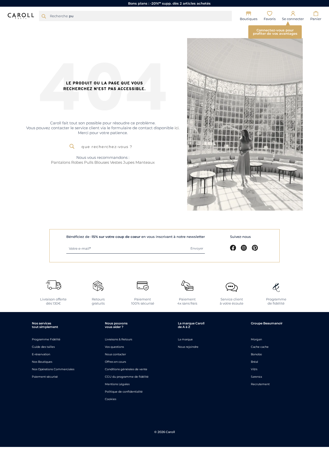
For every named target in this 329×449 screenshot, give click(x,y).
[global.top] (324, 373)
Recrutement (260, 384)
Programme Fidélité (46, 339)
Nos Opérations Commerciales (53, 369)
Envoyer (196, 248)
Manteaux (145, 162)
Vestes (116, 162)
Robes (77, 162)
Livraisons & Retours (118, 339)
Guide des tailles (43, 347)
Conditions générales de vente (126, 369)
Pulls (88, 162)
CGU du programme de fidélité (127, 376)
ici (177, 127)
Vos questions (114, 347)
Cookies (110, 399)
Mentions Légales (117, 384)
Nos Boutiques (42, 362)
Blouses (102, 162)
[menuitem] (52, 27)
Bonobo (256, 354)
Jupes (128, 162)
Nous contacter (115, 354)
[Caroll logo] (21, 15)
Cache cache (260, 347)
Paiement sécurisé (45, 376)
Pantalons (60, 162)
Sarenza (256, 376)
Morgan (256, 339)
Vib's (254, 369)
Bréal (254, 362)
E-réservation (41, 354)
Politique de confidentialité (124, 391)
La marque (185, 339)
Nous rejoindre (188, 347)
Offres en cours (115, 362)
